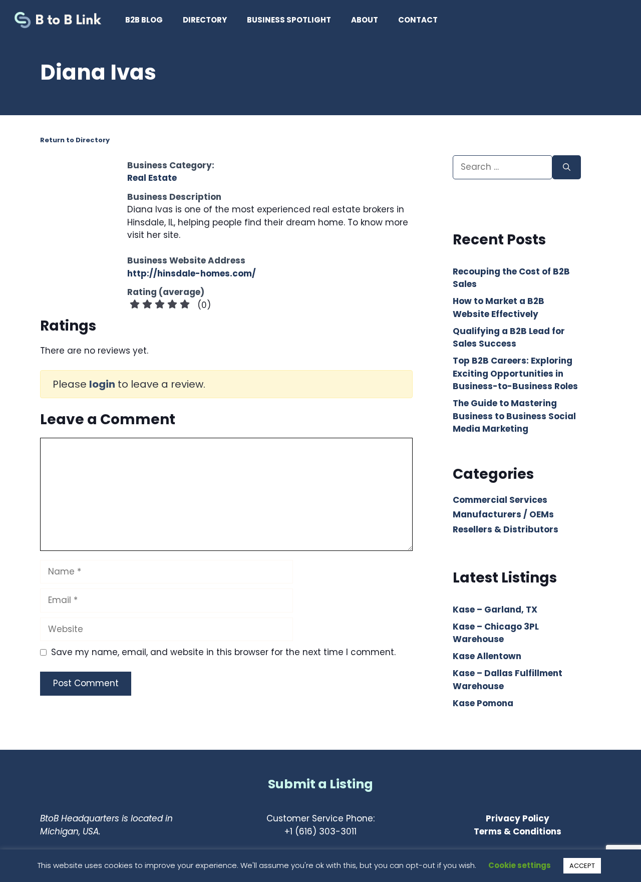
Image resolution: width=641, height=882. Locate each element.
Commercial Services (500, 500)
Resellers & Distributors (505, 529)
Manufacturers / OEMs (503, 514)
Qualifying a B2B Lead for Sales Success (509, 337)
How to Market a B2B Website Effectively (498, 307)
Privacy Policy (517, 818)
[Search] (566, 167)
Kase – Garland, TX (495, 610)
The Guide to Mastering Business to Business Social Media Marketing (514, 416)
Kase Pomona (483, 703)
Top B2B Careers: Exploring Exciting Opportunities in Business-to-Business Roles (515, 373)
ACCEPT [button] (582, 865)
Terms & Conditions (517, 831)
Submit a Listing (320, 784)
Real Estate (152, 178)
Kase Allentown (487, 656)
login (102, 384)
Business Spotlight (289, 20)
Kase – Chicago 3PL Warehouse (496, 633)
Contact (418, 20)
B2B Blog (144, 20)
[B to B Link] (60, 20)
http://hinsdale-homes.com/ (191, 273)
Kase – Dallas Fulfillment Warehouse (507, 679)
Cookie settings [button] (519, 865)
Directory (205, 20)
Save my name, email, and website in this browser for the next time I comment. (223, 652)
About (364, 20)
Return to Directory (75, 140)
